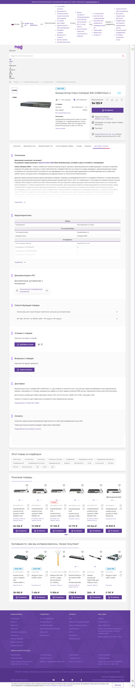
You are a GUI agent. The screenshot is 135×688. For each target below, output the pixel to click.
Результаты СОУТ (17, 642)
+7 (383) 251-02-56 (74, 658)
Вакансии (98, 33)
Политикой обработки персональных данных (59, 686)
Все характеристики (62, 113)
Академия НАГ (74, 629)
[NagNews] (72, 680)
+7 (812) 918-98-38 (103, 658)
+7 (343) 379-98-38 (16, 658)
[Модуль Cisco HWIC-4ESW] (114, 558)
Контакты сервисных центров (120, 16)
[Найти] (123, 56)
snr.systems (73, 635)
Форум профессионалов (78, 625)
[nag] (81, 680)
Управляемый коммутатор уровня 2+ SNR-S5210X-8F (112, 512)
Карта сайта (44, 635)
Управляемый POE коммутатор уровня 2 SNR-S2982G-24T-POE (56, 512)
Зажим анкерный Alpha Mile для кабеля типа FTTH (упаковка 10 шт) (93, 579)
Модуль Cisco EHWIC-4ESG (37, 576)
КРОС (71, 632)
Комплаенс (44, 632)
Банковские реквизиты (19, 632)
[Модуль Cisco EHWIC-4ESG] (40, 558)
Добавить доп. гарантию (104, 119)
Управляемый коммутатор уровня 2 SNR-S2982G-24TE (18, 512)
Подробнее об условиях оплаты (28, 429)
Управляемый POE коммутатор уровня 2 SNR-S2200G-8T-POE (75, 512)
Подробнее (19, 202)
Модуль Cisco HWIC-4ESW (111, 576)
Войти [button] (11, 74)
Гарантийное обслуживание (50, 629)
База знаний (62, 40)
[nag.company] (53, 680)
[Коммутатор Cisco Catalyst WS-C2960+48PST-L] (21, 558)
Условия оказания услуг (120, 37)
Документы (61, 11)
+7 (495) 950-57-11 (22, 24)
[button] (67, 2)
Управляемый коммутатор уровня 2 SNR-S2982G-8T (37, 512)
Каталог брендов (17, 639)
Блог (42, 24)
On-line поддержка (47, 619)
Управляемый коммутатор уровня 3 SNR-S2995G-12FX (93, 512)
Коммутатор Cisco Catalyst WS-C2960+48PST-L (19, 579)
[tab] (17, 146)
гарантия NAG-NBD (46, 163)
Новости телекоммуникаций (79, 622)
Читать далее (60, 128)
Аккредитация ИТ (17, 645)
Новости (97, 35)
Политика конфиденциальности (112, 677)
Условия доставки (46, 625)
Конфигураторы (63, 42)
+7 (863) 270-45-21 (45, 658)
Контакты (14, 629)
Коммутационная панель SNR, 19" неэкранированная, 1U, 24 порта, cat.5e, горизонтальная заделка (75, 579)
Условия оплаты (45, 622)
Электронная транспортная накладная (63, 16)
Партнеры (98, 30)
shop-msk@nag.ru (34, 24)
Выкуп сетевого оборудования (83, 14)
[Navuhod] (63, 680)
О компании (99, 14)
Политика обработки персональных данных (108, 680)
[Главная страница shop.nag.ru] (18, 47)
